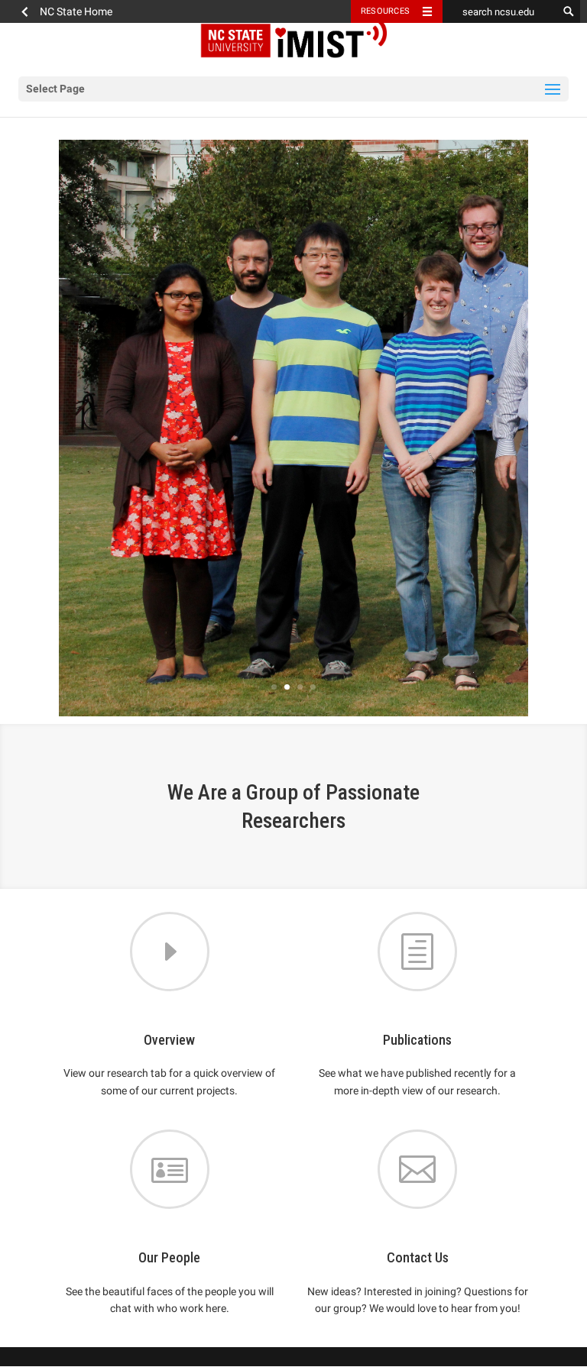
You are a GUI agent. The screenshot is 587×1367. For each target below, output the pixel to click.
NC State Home (76, 11)
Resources (385, 11)
